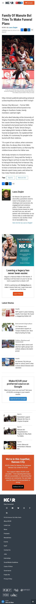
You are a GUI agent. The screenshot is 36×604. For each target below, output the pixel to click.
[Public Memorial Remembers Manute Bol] (10, 445)
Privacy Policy (8, 579)
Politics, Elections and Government (22, 341)
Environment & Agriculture (23, 323)
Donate (30, 3)
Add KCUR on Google (18, 399)
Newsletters (7, 537)
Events (6, 542)
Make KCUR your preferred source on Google (18, 383)
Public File (7, 574)
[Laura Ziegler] (6, 194)
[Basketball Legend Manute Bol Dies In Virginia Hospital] (10, 417)
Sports (10, 177)
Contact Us (7, 550)
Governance (7, 570)
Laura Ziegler (13, 27)
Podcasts (7, 533)
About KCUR (7, 521)
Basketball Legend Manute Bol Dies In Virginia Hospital (23, 419)
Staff (5, 546)
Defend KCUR (18, 487)
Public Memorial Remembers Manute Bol (24, 447)
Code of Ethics (8, 566)
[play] (3, 602)
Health (17, 309)
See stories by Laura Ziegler (22, 223)
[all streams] (33, 601)
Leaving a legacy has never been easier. (18, 272)
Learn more (18, 294)
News (5, 529)
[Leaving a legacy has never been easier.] (18, 250)
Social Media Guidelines (11, 562)
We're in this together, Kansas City (18, 460)
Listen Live (7, 525)
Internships (7, 558)
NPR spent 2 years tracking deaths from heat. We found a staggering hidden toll (24, 314)
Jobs (5, 554)
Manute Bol (22, 177)
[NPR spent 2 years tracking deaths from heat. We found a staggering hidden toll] (8, 312)
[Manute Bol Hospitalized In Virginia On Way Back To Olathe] (10, 430)
